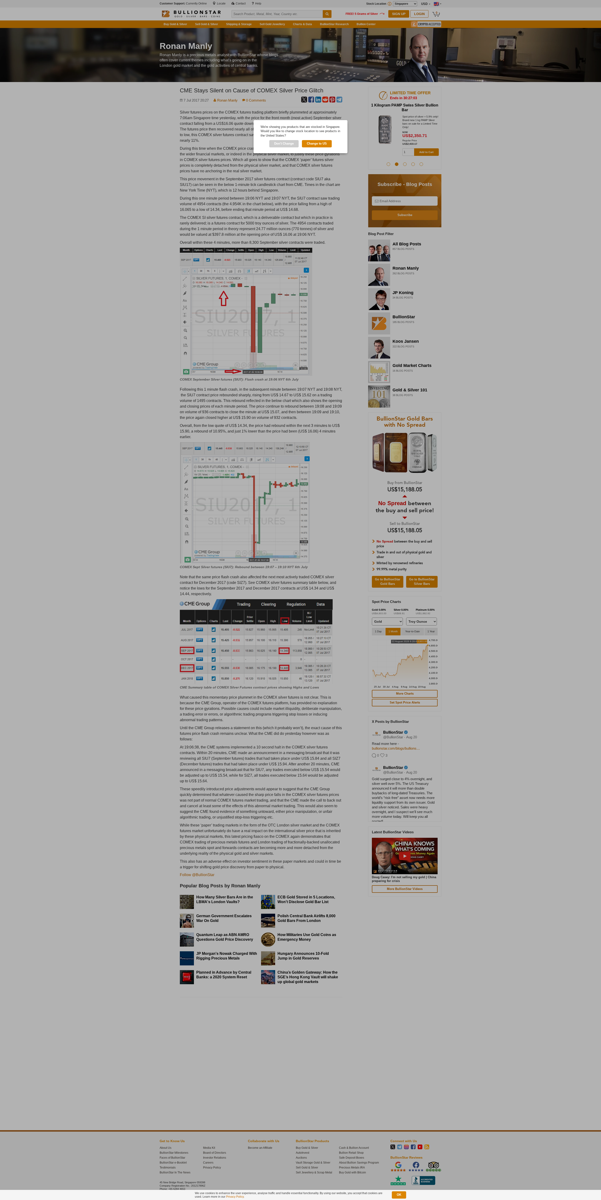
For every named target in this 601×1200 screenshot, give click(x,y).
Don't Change (284, 143)
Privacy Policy (235, 1196)
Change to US (317, 143)
